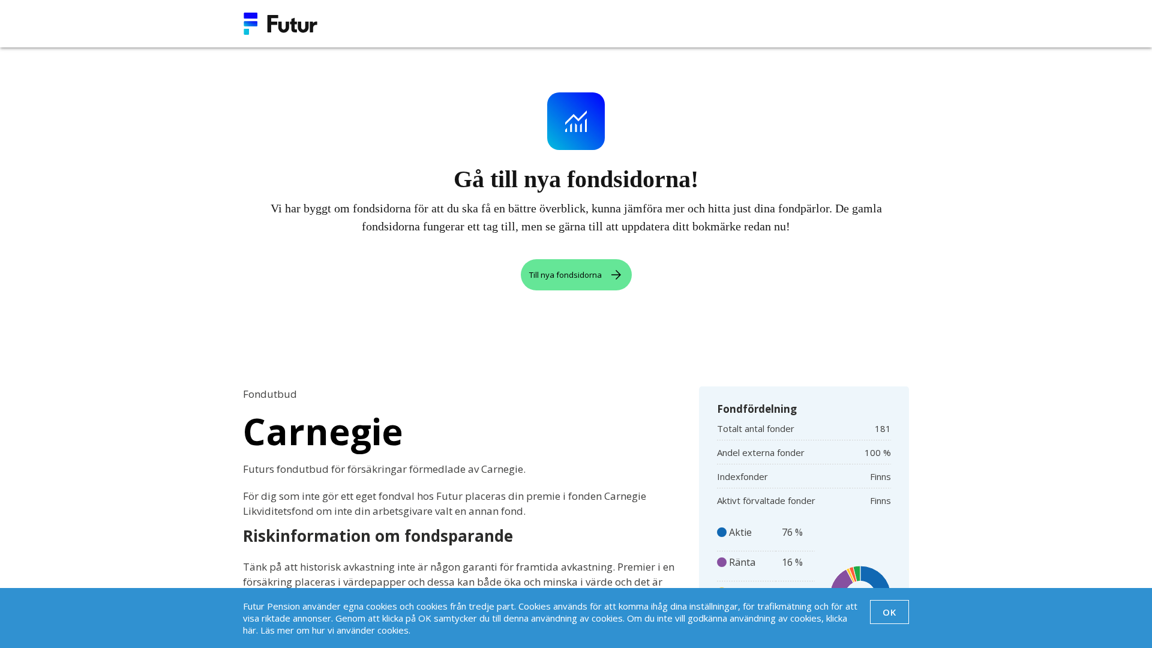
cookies (393, 630)
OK (889, 612)
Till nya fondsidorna (565, 274)
